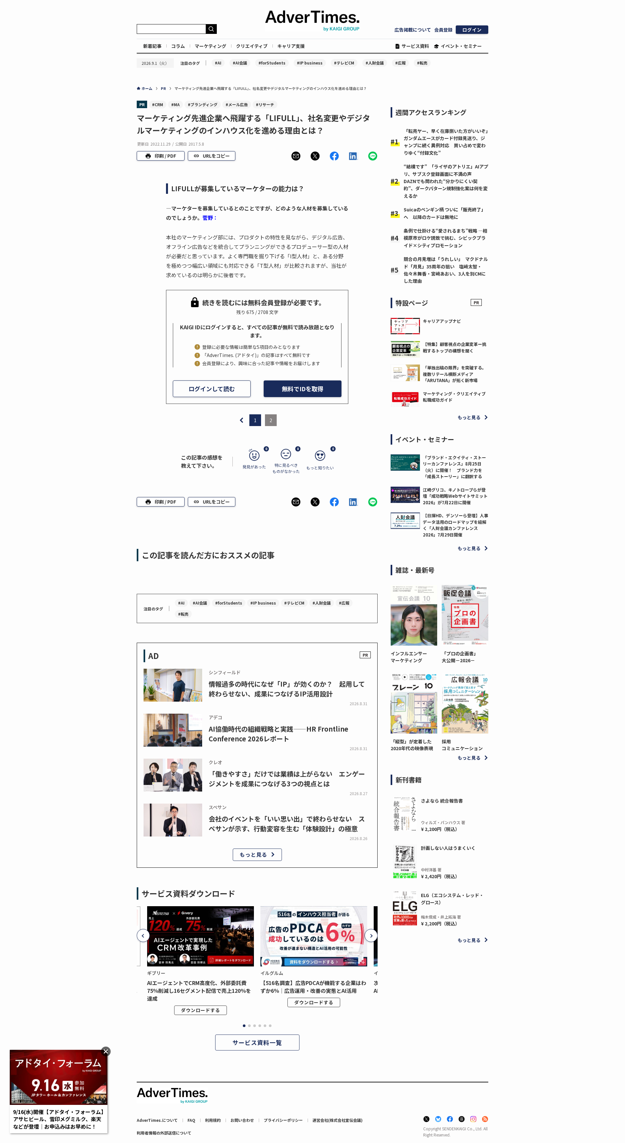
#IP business (310, 62)
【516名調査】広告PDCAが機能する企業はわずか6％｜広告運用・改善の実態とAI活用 (313, 986)
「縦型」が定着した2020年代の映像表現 (412, 744)
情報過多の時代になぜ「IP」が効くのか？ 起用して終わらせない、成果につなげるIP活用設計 (287, 688)
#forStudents (271, 62)
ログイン (472, 29)
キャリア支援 (291, 46)
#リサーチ (265, 104)
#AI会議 (240, 62)
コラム (178, 46)
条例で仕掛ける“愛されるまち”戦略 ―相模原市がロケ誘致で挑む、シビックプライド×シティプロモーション (445, 238)
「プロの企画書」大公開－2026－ (460, 657)
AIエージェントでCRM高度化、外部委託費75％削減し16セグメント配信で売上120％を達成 (199, 990)
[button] (296, 156)
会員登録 (443, 29)
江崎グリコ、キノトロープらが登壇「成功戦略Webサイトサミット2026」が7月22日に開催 (455, 496)
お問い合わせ (242, 1120)
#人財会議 (375, 62)
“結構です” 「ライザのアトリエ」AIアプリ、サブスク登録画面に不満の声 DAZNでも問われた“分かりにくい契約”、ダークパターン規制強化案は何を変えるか (446, 181)
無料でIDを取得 (302, 388)
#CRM (157, 104)
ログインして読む (211, 388)
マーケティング (210, 46)
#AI (218, 62)
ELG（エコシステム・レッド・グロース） (452, 899)
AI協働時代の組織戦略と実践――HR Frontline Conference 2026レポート (278, 733)
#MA (175, 104)
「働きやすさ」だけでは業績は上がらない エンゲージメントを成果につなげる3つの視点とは (287, 778)
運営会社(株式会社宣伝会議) (337, 1120)
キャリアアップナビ (442, 321)
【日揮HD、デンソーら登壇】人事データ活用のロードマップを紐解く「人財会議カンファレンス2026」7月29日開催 (455, 525)
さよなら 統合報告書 (442, 800)
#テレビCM (344, 62)
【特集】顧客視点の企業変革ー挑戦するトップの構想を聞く (454, 347)
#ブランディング (202, 104)
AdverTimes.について (157, 1120)
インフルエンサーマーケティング (409, 657)
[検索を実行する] (211, 29)
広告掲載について (413, 29)
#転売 (422, 62)
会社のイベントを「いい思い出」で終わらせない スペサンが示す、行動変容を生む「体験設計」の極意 (287, 823)
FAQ (191, 1120)
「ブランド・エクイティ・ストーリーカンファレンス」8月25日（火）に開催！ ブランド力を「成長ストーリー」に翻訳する (454, 467)
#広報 (400, 62)
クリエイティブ (252, 46)
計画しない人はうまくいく (448, 848)
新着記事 (152, 46)
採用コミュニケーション (462, 744)
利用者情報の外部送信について (164, 1133)
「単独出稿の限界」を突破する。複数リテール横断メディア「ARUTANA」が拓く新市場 (454, 373)
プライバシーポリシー (283, 1120)
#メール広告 (237, 104)
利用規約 (213, 1120)
